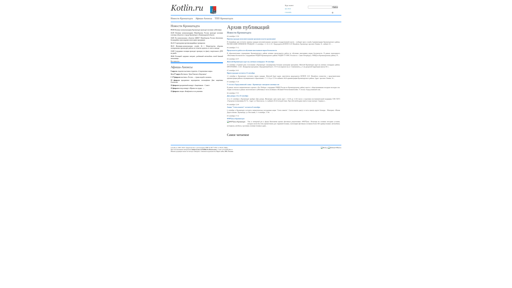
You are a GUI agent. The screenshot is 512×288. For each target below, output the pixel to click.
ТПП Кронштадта (224, 18)
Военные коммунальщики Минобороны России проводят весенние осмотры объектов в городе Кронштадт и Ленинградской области (197, 34)
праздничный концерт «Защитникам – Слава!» (190, 85)
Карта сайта (220, 151)
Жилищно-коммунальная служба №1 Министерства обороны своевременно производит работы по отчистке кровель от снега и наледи (197, 47)
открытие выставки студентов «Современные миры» (192, 71)
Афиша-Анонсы (203, 18)
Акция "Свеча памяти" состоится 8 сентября (243, 107)
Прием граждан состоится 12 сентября (241, 73)
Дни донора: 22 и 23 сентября (237, 96)
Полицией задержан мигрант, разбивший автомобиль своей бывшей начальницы (197, 57)
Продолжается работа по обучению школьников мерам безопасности (252, 50)
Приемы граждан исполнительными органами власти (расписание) (251, 39)
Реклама (230, 151)
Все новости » (175, 61)
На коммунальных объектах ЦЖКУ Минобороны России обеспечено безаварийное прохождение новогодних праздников (197, 39)
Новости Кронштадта (182, 18)
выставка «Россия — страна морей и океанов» (191, 77)
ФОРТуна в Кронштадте (236, 118)
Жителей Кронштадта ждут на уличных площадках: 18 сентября (250, 62)
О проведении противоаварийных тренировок (190, 43)
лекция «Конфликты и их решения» (187, 91)
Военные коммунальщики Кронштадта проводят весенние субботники (198, 30)
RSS (226, 151)
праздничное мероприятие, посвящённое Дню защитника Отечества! (197, 81)
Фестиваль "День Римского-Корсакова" (189, 74)
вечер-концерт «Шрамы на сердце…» (187, 88)
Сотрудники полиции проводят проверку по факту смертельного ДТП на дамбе (197, 52)
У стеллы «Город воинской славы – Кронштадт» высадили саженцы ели (253, 84)
